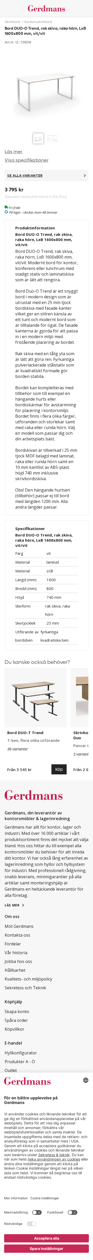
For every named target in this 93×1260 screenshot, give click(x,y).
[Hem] (46, 8)
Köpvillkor (14, 1029)
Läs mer (13, 152)
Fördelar (13, 944)
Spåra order (16, 1020)
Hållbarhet (15, 970)
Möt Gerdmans (19, 926)
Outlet (11, 1070)
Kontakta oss (17, 935)
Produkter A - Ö (20, 1061)
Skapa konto (17, 1011)
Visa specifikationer (27, 160)
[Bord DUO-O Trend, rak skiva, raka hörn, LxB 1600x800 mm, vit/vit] (46, 88)
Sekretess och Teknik (25, 988)
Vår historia (16, 952)
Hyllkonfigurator (21, 1053)
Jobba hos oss (18, 961)
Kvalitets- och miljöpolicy (28, 979)
